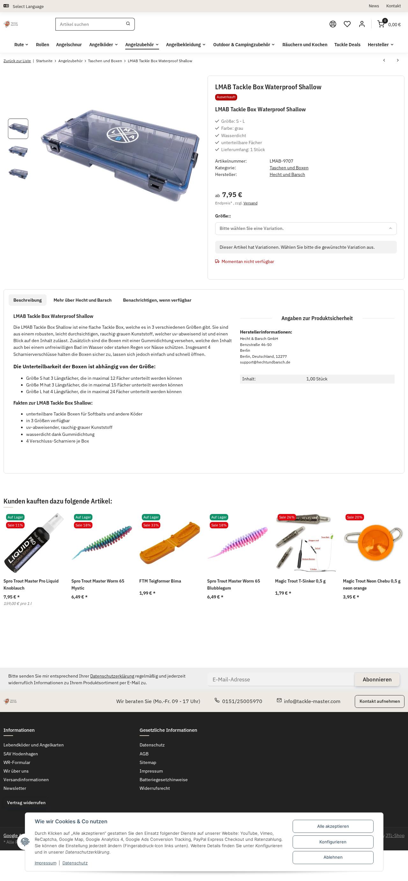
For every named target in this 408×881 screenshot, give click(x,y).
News (374, 6)
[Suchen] (128, 24)
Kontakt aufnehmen (380, 701)
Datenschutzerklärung (112, 676)
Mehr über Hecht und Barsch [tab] (83, 300)
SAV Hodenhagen (21, 754)
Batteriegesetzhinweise (164, 779)
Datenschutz (75, 862)
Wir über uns (16, 771)
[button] (347, 24)
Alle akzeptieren (333, 826)
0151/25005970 (242, 701)
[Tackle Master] (11, 24)
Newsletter (15, 788)
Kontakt (393, 6)
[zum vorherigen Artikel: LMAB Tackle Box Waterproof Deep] (384, 61)
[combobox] (306, 228)
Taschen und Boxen (289, 168)
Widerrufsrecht (155, 788)
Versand (251, 202)
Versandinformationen (26, 779)
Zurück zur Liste (17, 60)
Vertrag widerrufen (26, 802)
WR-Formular (17, 762)
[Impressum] (332, 24)
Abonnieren (377, 679)
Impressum (45, 862)
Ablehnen (333, 857)
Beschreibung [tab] (27, 300)
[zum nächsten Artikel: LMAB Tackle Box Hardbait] (397, 61)
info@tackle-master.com (312, 701)
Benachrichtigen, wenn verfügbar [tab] (157, 300)
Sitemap (148, 762)
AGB (144, 754)
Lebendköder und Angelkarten (34, 745)
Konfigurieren (332, 841)
